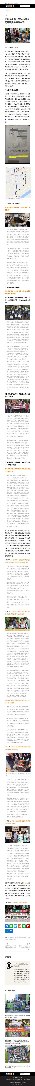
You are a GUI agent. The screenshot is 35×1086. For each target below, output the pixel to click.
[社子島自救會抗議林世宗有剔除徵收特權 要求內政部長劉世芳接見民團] (17, 1054)
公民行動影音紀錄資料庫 (21, 965)
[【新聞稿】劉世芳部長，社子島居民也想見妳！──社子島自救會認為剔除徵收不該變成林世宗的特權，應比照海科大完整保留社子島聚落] (17, 1028)
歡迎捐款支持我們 (20, 982)
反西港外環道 (11, 937)
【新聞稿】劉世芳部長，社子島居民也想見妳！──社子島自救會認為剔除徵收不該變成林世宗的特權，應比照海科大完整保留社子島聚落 (17, 1041)
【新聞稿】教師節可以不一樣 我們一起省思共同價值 (24, 947)
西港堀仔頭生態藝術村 (10, 939)
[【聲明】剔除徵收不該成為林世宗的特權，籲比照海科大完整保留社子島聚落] (17, 1003)
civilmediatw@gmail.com (17, 1084)
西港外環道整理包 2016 (20, 902)
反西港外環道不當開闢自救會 (22, 937)
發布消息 (26, 883)
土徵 (6, 15)
